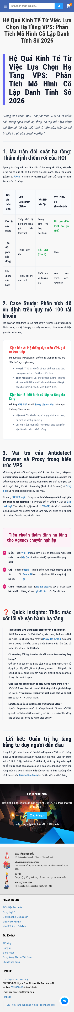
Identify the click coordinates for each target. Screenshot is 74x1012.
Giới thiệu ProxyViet (13, 907)
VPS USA (22, 404)
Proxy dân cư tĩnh (44, 404)
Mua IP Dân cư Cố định (14, 926)
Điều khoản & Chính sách (15, 916)
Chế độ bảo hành (11, 962)
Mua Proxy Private (12, 921)
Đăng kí (7, 948)
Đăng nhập (8, 952)
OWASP (46, 506)
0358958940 (17, 987)
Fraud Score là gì (27, 574)
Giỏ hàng (7, 943)
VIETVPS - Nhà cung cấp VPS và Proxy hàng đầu (31, 1004)
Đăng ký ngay (37, 815)
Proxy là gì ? (9, 912)
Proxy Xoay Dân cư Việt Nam (17, 957)
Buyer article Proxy (28, 775)
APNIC (17, 176)
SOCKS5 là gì (18, 497)
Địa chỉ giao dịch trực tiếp (15, 979)
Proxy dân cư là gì (52, 639)
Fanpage (7, 996)
